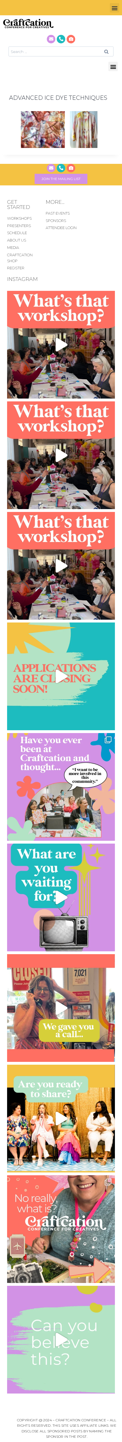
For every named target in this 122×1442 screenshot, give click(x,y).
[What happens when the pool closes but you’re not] (61, 345)
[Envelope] (51, 39)
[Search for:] (61, 51)
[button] (114, 7)
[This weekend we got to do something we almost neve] (61, 1340)
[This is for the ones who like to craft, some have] (61, 1008)
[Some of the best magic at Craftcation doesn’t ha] (61, 787)
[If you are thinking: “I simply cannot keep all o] (61, 1118)
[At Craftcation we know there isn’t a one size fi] (61, 897)
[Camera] (71, 39)
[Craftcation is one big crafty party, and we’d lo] (61, 676)
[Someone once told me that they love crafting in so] (61, 1229)
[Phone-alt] (61, 39)
